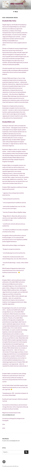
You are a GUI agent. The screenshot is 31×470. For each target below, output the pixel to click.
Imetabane (16, 4)
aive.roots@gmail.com (8, 414)
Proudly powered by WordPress (10, 466)
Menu (16, 11)
